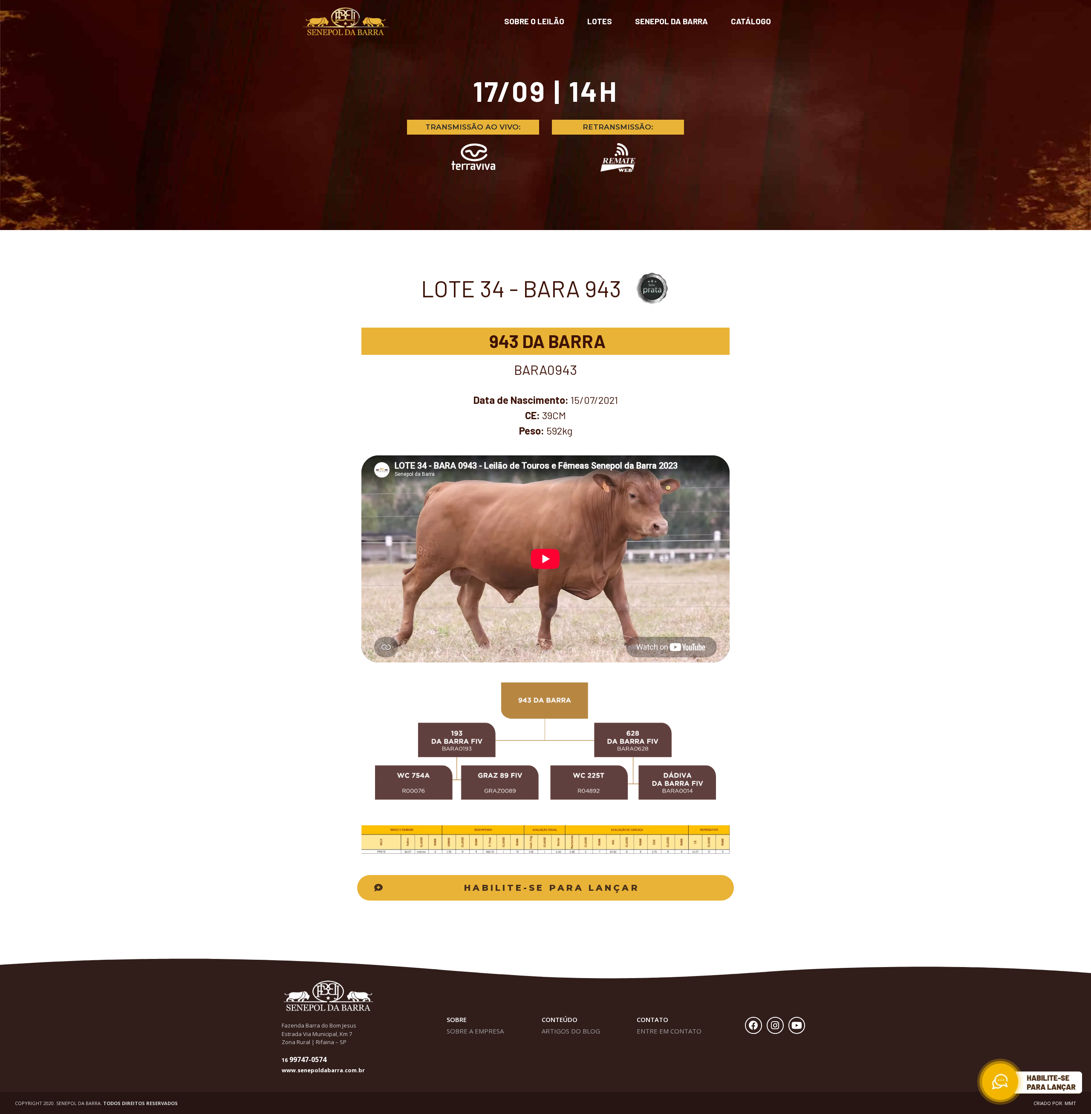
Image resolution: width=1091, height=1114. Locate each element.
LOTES (599, 21)
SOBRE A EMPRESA (475, 1031)
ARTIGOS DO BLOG (571, 1031)
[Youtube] (796, 1025)
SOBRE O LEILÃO (534, 21)
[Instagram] (775, 1025)
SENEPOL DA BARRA (671, 21)
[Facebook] (753, 1025)
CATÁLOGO (751, 21)
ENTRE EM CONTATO (669, 1031)
